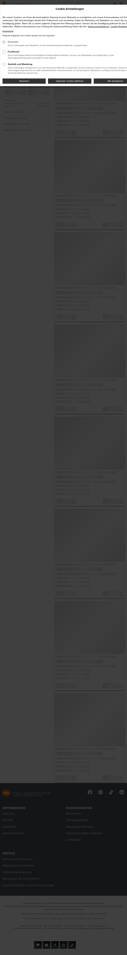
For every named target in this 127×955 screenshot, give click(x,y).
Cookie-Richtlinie (119, 26)
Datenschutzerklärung (98, 26)
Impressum (7, 31)
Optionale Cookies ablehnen (70, 81)
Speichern (24, 81)
